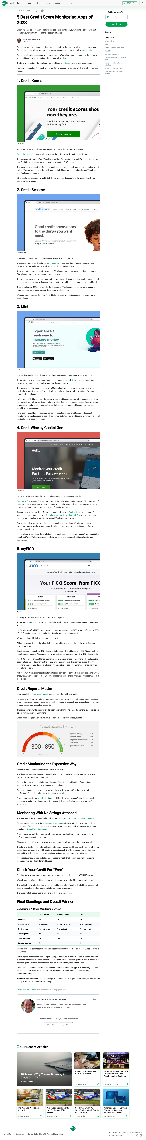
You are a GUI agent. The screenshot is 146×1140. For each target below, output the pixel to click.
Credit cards (26, 990)
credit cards (87, 50)
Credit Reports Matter (112, 54)
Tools (33, 990)
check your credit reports (83, 818)
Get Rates (116, 24)
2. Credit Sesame (110, 41)
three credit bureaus (53, 823)
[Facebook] (140, 1135)
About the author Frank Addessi (51, 999)
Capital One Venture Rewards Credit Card (63, 515)
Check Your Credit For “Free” (114, 68)
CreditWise (21, 501)
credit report (66, 63)
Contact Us (20, 1134)
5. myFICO (108, 51)
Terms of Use (113, 1132)
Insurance (68, 3)
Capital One (74, 512)
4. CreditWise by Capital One (114, 47)
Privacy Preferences (136, 1132)
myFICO (34, 622)
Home (19, 990)
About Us (7, 1134)
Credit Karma (22, 154)
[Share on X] (36, 11)
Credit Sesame (52, 263)
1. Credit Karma (110, 38)
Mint (74, 380)
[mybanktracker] (10, 3)
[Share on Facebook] (42, 11)
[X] (137, 1135)
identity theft (43, 798)
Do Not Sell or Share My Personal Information (45, 1134)
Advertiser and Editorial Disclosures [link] (130, 3)
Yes (52, 1025)
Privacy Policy (123, 1132)
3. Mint (107, 44)
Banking (31, 3)
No (67, 1025)
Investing (56, 3)
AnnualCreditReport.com (37, 829)
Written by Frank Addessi (31, 39)
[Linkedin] (94, 999)
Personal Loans (43, 3)
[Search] (143, 3)
